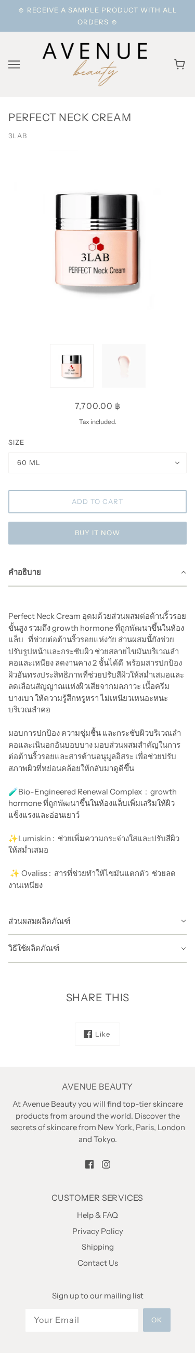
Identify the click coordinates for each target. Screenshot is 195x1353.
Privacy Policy (97, 1231)
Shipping (98, 1247)
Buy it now (97, 532)
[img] (89, 1164)
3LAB (17, 135)
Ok (156, 1320)
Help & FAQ (97, 1215)
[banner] (95, 64)
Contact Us (97, 1263)
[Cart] (181, 64)
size (16, 442)
